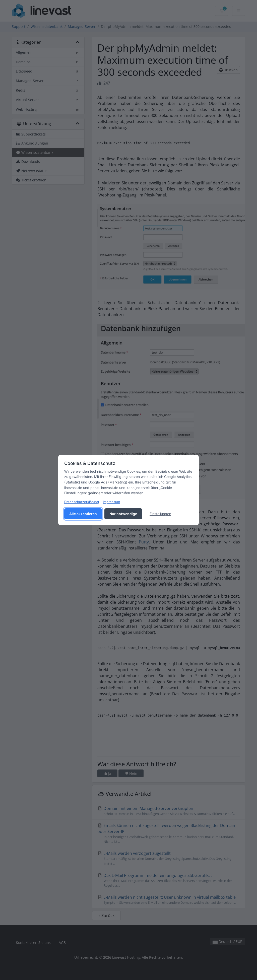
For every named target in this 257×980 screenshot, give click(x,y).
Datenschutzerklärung (81, 502)
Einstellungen (160, 514)
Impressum (111, 502)
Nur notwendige (123, 514)
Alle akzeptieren (83, 514)
